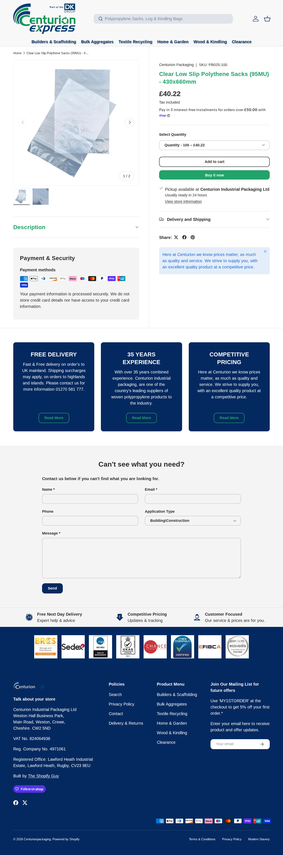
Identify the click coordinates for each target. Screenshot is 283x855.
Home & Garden (173, 41)
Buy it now (214, 175)
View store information (183, 201)
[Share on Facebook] (184, 237)
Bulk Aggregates (97, 41)
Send (52, 588)
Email (150, 489)
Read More (53, 418)
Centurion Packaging (176, 65)
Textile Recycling (135, 41)
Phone (47, 511)
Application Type (160, 511)
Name (47, 489)
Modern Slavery (259, 839)
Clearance (242, 41)
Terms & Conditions (202, 839)
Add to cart (214, 161)
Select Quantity (172, 134)
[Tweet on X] (176, 237)
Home (17, 53)
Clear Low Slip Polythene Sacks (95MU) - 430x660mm (58, 53)
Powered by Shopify (66, 839)
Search (115, 694)
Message (50, 533)
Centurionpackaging (37, 839)
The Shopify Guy (43, 776)
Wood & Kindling (210, 41)
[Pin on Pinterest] (193, 237)
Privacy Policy (121, 704)
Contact (116, 713)
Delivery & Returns (126, 723)
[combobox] (163, 19)
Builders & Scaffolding (53, 41)
